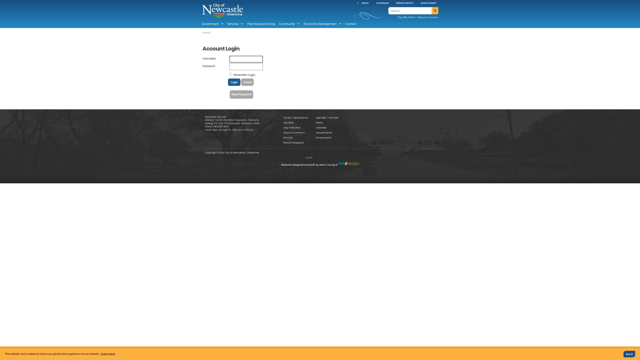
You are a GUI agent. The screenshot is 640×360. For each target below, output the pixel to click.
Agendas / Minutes (327, 117)
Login (234, 82)
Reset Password (241, 94)
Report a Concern (428, 17)
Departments (404, 3)
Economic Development (320, 24)
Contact (350, 24)
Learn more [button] (108, 353)
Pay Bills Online (407, 17)
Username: (205, 58)
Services (233, 24)
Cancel (247, 82)
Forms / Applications (295, 117)
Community (287, 24)
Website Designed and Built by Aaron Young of (309, 165)
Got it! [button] (629, 354)
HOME (206, 33)
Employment (429, 3)
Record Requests (293, 142)
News (365, 3)
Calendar (382, 3)
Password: (205, 66)
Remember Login (244, 75)
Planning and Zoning (261, 24)
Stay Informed (291, 127)
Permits (288, 137)
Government (210, 24)
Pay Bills (288, 122)
